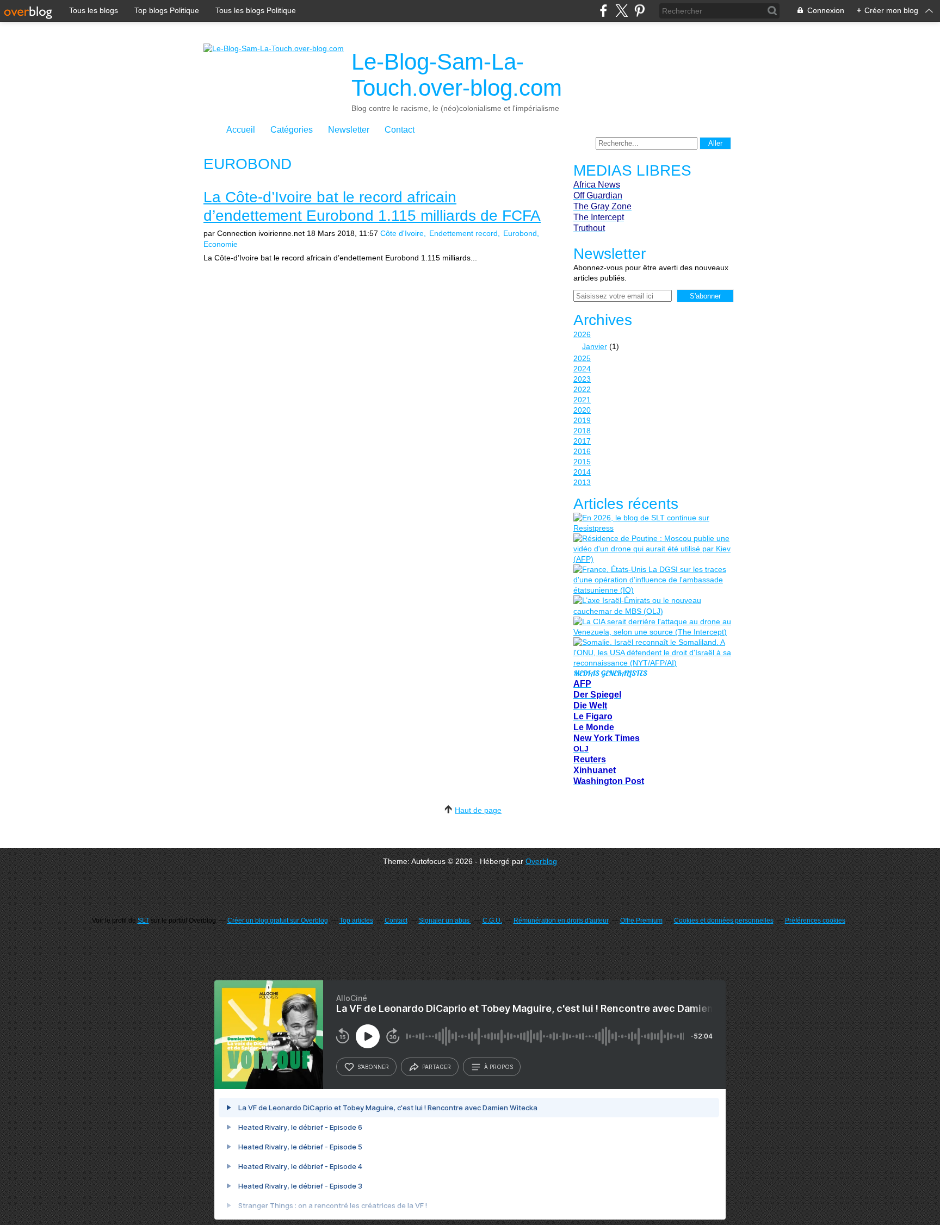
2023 (582, 379)
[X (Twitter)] (621, 10)
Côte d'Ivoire (402, 233)
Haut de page (478, 810)
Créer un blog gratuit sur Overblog (277, 920)
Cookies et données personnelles (724, 920)
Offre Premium (641, 920)
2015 (582, 461)
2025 (582, 358)
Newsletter (348, 129)
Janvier (594, 346)
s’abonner (373, 1067)
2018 (582, 430)
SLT (143, 920)
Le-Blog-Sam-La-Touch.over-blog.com (456, 75)
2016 (582, 451)
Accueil (240, 129)
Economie (220, 244)
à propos (498, 1067)
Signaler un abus (445, 920)
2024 (582, 368)
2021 (582, 399)
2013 (582, 482)
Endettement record (463, 233)
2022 (582, 389)
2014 (582, 472)
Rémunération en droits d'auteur (561, 920)
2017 (582, 441)
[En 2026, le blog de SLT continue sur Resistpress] (652, 523)
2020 (582, 410)
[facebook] (603, 10)
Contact (400, 129)
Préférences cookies (815, 920)
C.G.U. (492, 920)
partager (436, 1067)
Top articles (356, 920)
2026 (582, 334)
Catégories (291, 129)
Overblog (541, 861)
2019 (582, 420)
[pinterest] (639, 10)
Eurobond (520, 233)
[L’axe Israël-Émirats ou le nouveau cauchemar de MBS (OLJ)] (652, 605)
